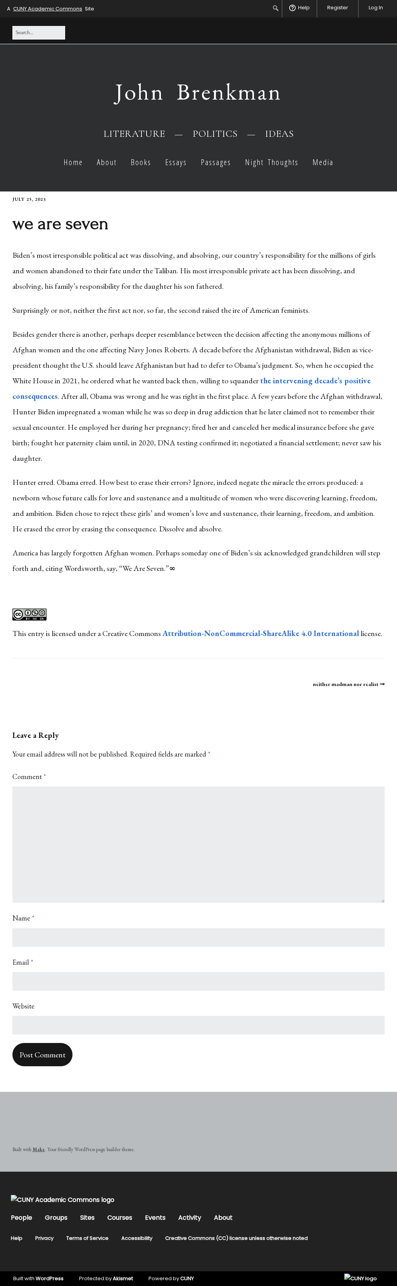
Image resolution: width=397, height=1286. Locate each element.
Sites (87, 1217)
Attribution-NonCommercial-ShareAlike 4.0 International (260, 633)
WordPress (50, 1278)
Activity (189, 1217)
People (21, 1217)
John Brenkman (198, 91)
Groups (56, 1217)
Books (141, 162)
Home (73, 162)
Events (155, 1217)
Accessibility (136, 1238)
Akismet (123, 1278)
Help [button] (304, 7)
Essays (176, 162)
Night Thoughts (272, 162)
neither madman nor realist (345, 684)
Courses (119, 1217)
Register (337, 7)
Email (22, 962)
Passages (216, 162)
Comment (29, 776)
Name (23, 918)
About (107, 162)
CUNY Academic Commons (47, 8)
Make (39, 1149)
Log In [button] (376, 7)
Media (322, 162)
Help (16, 1238)
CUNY (187, 1278)
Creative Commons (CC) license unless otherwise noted (236, 1238)
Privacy (44, 1238)
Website (23, 1006)
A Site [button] (50, 8)
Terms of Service (87, 1238)
